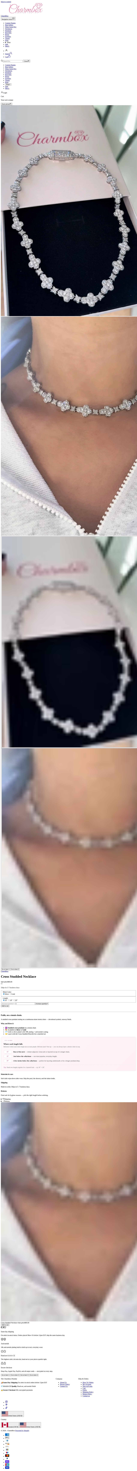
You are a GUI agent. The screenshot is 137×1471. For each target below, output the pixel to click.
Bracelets (8, 33)
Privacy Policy (65, 1384)
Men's (7, 46)
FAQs (85, 1390)
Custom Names (10, 23)
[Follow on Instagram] (6, 1402)
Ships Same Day (10, 27)
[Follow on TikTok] (6, 1408)
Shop (8, 42)
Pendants (8, 31)
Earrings (8, 36)
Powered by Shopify (22, 1431)
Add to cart (5, 1006)
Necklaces (8, 29)
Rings (7, 35)
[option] (10, 1425)
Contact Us (64, 1386)
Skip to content (6, 2)
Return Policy (87, 1394)
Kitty (7, 40)
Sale (6, 44)
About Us (63, 1382)
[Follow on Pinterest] (6, 1405)
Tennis (7, 38)
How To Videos (88, 1382)
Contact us (86, 1396)
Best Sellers (9, 25)
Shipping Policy (88, 1392)
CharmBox (4, 971)
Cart (84, 1388)
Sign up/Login (87, 1386)
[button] (68, 1008)
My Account (87, 1384)
